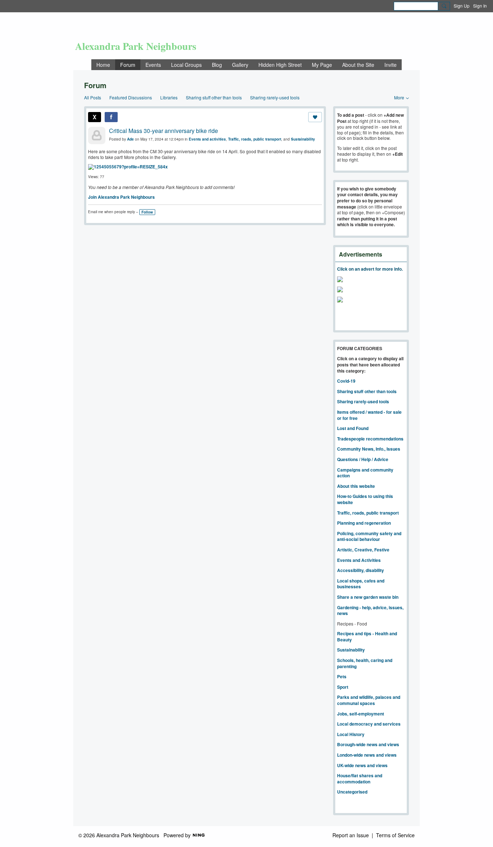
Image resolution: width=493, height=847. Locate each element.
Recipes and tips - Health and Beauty (367, 636)
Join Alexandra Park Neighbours (121, 197)
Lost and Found (352, 428)
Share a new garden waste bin (367, 597)
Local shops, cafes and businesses (360, 583)
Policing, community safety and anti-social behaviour (369, 536)
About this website (356, 486)
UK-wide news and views (362, 765)
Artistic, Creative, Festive (363, 549)
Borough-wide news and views (368, 744)
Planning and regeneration (364, 523)
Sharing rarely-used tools (275, 97)
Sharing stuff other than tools (214, 97)
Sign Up (462, 6)
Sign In (480, 6)
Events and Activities (359, 560)
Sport (342, 687)
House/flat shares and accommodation (359, 778)
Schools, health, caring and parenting (364, 663)
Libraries (169, 97)
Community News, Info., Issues (368, 449)
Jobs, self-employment (360, 713)
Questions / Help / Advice (362, 459)
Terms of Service (395, 835)
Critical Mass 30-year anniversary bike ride (163, 130)
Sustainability (303, 139)
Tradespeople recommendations (370, 438)
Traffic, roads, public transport (254, 139)
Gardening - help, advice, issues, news (370, 610)
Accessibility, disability (360, 570)
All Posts (92, 97)
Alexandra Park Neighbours (135, 46)
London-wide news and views (367, 755)
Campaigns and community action (365, 473)
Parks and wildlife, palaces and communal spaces (368, 700)
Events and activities (207, 139)
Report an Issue (350, 835)
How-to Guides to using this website (365, 499)
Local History (351, 734)
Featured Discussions (130, 97)
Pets (341, 676)
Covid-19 (346, 381)
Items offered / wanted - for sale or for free (369, 415)
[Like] (315, 117)
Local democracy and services (369, 724)
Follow (147, 212)
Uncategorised (352, 791)
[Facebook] (111, 117)
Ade (130, 139)
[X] (94, 117)
